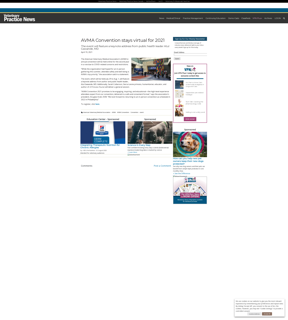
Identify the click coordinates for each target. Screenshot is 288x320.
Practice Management (193, 18)
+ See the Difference (181, 173)
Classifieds (245, 18)
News (161, 18)
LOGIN (278, 18)
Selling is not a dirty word (195, 112)
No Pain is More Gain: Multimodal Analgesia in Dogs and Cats (195, 84)
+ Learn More (132, 152)
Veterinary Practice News (107, 1)
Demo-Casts (233, 18)
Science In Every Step (139, 145)
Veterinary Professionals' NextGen (177, 1)
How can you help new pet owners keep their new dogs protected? (188, 161)
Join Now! (190, 119)
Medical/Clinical (173, 18)
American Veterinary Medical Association (96, 112)
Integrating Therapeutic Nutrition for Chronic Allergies (100, 146)
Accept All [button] (267, 314)
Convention (134, 112)
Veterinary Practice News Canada (131, 1)
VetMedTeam (151, 1)
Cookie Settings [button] (254, 314)
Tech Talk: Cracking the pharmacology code (194, 103)
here (97, 104)
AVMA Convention (123, 112)
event (142, 112)
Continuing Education (216, 18)
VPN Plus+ (257, 18)
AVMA (114, 112)
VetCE (160, 1)
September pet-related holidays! (194, 94)
